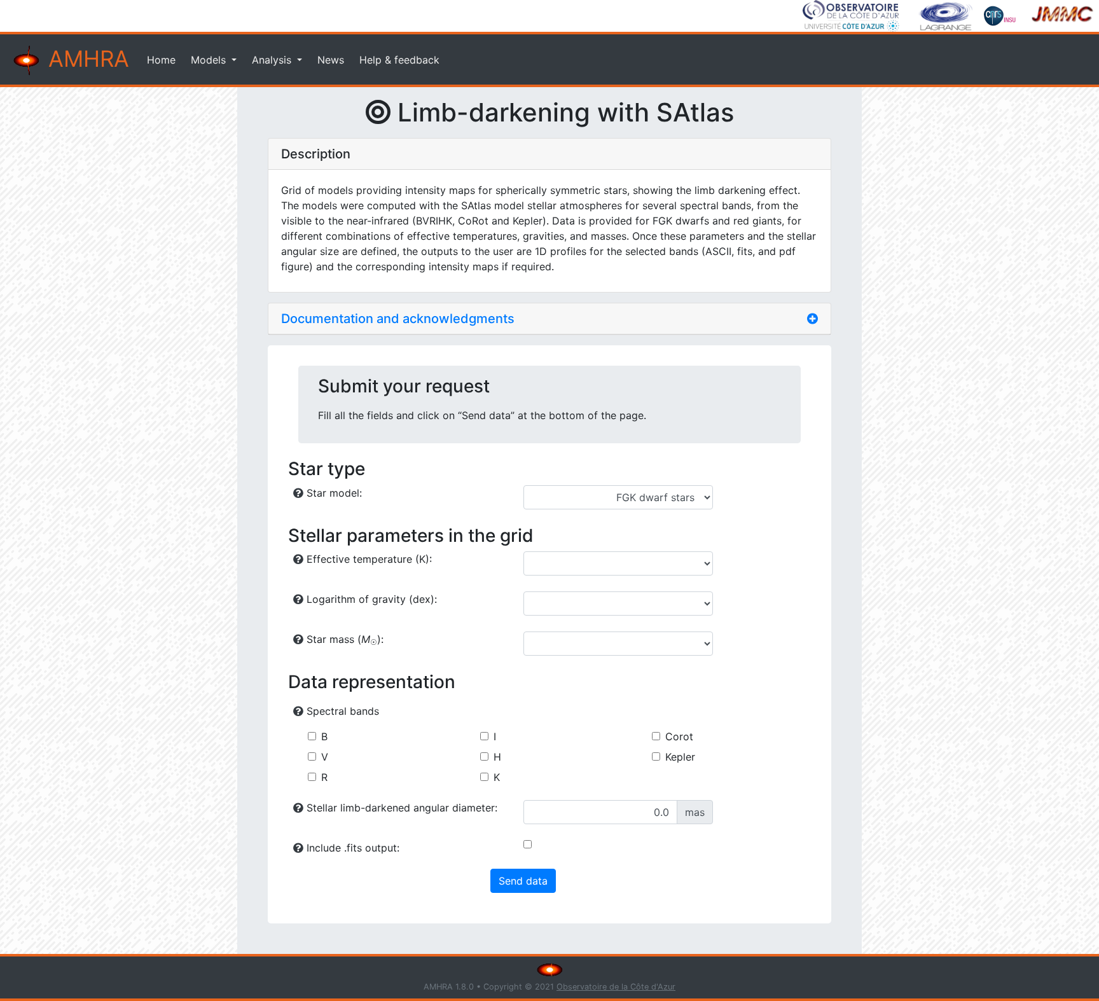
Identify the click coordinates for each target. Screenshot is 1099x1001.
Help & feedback (399, 59)
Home (161, 59)
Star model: (332, 493)
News (330, 59)
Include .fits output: (351, 847)
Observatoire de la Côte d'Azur (615, 986)
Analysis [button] (273, 59)
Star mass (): (343, 640)
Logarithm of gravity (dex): (370, 599)
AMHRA (85, 58)
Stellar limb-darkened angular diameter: (400, 807)
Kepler (680, 756)
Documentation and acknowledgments (398, 318)
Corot (679, 736)
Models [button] (210, 59)
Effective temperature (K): (367, 559)
